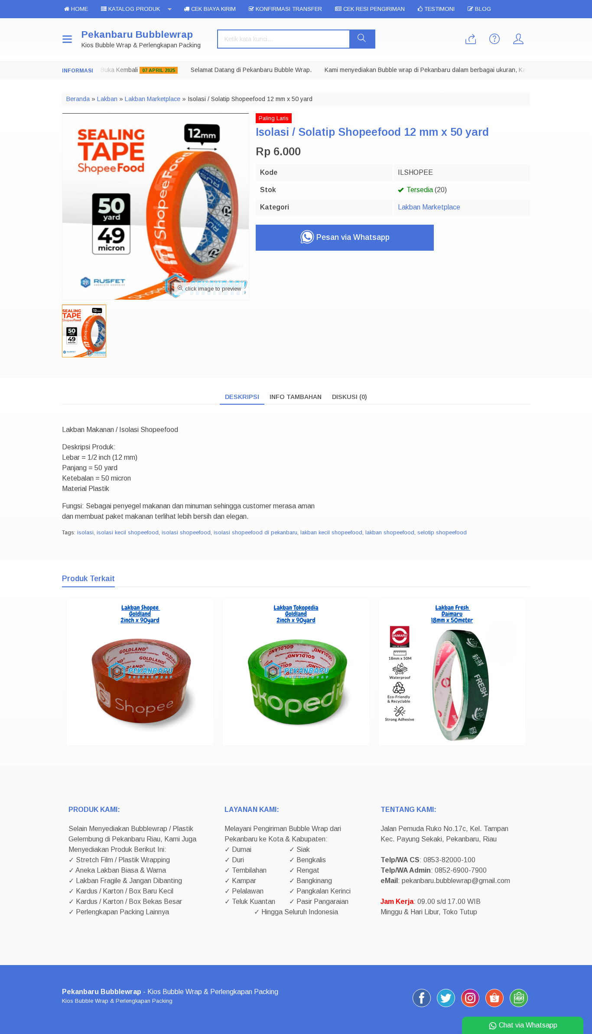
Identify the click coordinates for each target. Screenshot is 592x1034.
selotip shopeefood (442, 532)
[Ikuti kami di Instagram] (470, 1007)
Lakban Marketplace (429, 207)
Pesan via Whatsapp (352, 237)
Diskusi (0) (349, 396)
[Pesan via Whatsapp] (470, 40)
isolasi (85, 532)
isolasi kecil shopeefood (128, 532)
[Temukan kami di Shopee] (494, 1007)
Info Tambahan (296, 396)
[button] (361, 39)
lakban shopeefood (389, 532)
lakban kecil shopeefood (331, 532)
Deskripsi (242, 396)
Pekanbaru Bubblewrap (137, 34)
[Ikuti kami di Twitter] (446, 1007)
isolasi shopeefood (186, 532)
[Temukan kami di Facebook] (421, 1007)
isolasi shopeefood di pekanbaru (255, 532)
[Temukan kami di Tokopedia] (518, 1007)
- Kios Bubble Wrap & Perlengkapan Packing (170, 991)
